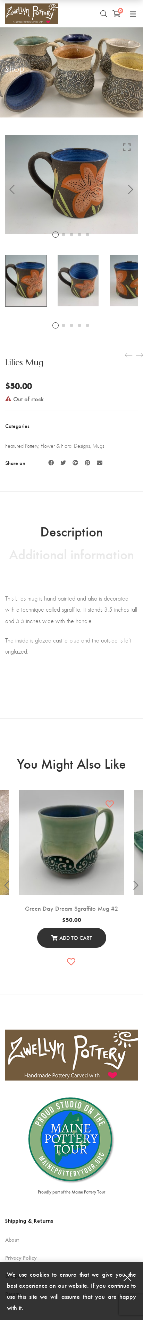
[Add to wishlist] (110, 804)
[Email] (99, 462)
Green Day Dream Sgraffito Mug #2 (71, 908)
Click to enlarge (127, 147)
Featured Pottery (21, 446)
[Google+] (75, 462)
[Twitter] (63, 462)
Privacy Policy (21, 1257)
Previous (12, 189)
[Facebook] (51, 462)
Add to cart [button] (75, 937)
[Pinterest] (87, 462)
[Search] (103, 13)
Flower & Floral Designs (65, 446)
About (12, 1239)
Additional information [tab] (71, 553)
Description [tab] (71, 531)
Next (131, 189)
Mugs (98, 446)
